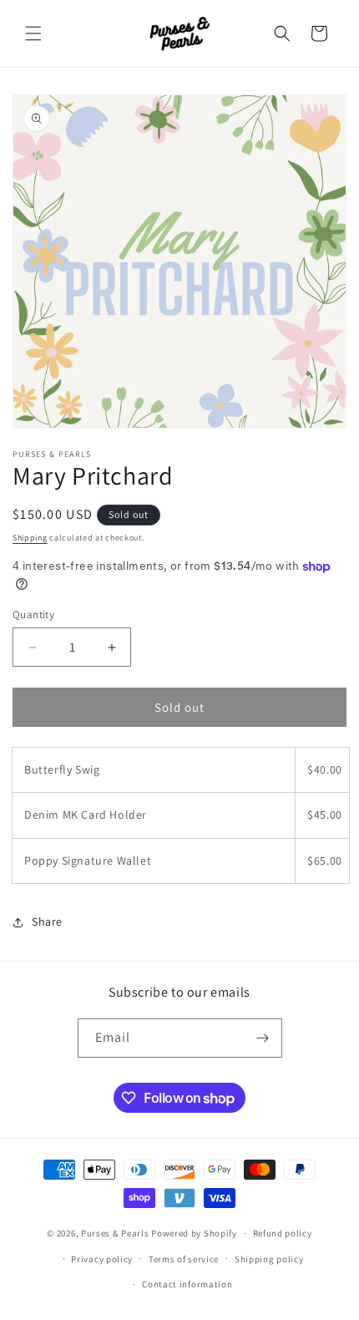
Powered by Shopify (194, 1233)
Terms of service (184, 1259)
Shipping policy (269, 1259)
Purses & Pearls (115, 1233)
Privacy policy (102, 1259)
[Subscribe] (263, 1038)
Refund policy (282, 1233)
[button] (33, 33)
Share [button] (47, 921)
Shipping (30, 537)
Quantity (33, 614)
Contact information (187, 1284)
